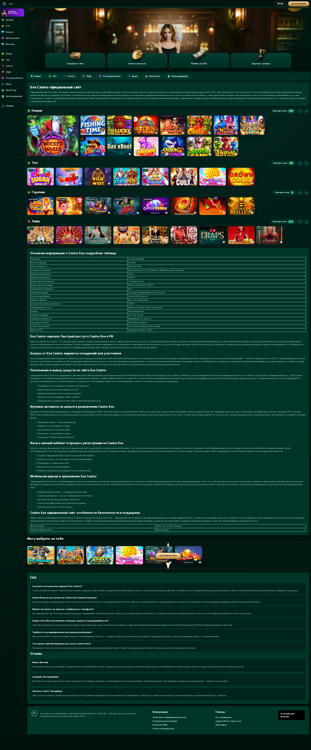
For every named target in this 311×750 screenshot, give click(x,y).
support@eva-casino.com (228, 721)
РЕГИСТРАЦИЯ (298, 4)
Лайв (88, 76)
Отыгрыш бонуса (112, 76)
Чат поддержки (223, 717)
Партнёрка (221, 725)
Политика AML (160, 725)
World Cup (154, 76)
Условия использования (165, 721)
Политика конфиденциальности (169, 717)
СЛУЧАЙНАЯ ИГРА (168, 556)
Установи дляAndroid (287, 715)
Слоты (71, 76)
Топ (54, 76)
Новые (37, 76)
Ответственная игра (163, 729)
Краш (135, 76)
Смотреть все (282, 111)
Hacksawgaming (179, 76)
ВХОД (280, 4)
